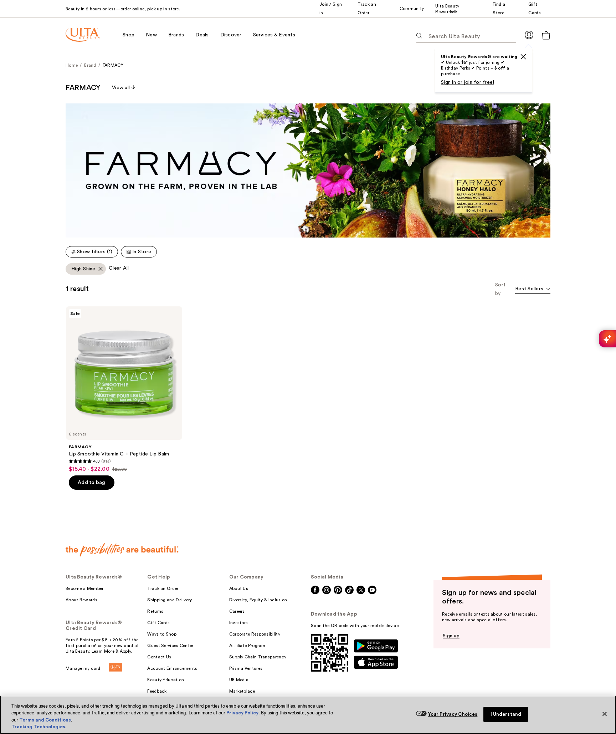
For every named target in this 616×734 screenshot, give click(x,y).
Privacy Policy (242, 712)
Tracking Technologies (38, 726)
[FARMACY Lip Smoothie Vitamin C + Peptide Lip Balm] (124, 389)
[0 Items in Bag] (546, 35)
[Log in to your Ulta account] (529, 34)
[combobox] (532, 289)
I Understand (506, 714)
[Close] (604, 714)
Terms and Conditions (45, 720)
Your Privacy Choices (453, 714)
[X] (523, 57)
